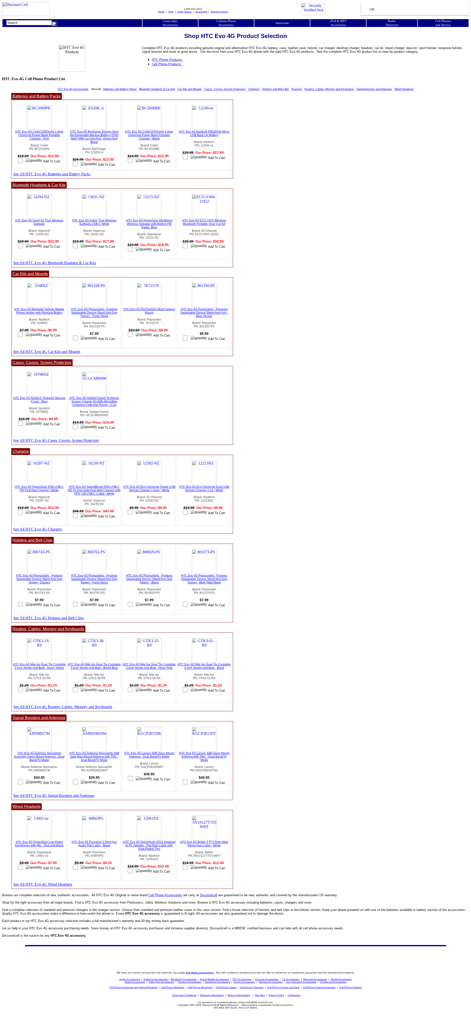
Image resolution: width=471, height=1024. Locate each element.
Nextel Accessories (341, 979)
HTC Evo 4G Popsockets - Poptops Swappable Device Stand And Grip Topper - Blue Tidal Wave (204, 579)
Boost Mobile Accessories (214, 979)
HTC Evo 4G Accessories (73, 89)
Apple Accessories (130, 979)
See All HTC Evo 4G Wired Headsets (42, 884)
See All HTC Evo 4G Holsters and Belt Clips (48, 618)
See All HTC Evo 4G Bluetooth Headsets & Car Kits (54, 263)
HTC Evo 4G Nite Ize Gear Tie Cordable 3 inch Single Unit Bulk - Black (204, 666)
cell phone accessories (200, 972)
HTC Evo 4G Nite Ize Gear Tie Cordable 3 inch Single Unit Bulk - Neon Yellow (39, 666)
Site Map (260, 995)
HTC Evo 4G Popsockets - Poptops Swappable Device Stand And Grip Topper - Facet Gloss (94, 579)
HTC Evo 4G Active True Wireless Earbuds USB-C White (94, 222)
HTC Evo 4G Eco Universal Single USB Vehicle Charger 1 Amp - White (149, 488)
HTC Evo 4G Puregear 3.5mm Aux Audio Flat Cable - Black (94, 843)
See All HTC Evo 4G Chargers (37, 529)
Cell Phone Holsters (350, 987)
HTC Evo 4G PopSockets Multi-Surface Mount (149, 311)
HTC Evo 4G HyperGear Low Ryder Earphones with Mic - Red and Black (39, 843)
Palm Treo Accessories (161, 982)
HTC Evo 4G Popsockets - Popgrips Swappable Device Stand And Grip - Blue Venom (204, 313)
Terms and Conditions (184, 995)
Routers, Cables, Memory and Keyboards (329, 89)
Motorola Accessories (315, 979)
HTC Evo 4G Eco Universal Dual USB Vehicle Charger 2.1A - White (204, 488)
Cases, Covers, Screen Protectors (225, 89)
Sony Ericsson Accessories (301, 982)
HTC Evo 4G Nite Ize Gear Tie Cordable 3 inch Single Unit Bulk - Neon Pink (149, 666)
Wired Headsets (404, 89)
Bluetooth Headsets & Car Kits (157, 89)
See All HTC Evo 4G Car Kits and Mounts (46, 352)
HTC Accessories (242, 979)
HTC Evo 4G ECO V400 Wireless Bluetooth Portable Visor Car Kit (204, 222)
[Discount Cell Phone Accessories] (26, 15)
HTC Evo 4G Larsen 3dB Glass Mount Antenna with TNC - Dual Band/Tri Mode (204, 757)
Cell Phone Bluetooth (200, 987)
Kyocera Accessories (266, 979)
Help (170, 11)
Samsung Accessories (217, 982)
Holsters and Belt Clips (275, 89)
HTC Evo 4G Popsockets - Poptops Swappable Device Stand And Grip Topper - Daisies (39, 579)
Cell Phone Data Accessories (319, 987)
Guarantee (201, 11)
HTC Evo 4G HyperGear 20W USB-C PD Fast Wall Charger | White (39, 488)
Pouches (296, 89)
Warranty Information (212, 995)
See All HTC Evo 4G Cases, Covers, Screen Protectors (56, 440)
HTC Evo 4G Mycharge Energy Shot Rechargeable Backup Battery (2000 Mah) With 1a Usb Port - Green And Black (94, 137)
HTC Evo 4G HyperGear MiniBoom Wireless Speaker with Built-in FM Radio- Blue (149, 224)
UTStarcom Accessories (333, 982)
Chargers (254, 89)
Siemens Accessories (270, 982)
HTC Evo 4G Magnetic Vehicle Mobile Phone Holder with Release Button (39, 311)
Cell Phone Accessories (165, 895)
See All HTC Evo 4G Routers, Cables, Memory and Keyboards (62, 707)
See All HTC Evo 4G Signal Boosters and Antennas (53, 795)
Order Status (184, 11)
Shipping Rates (219, 11)
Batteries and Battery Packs (120, 89)
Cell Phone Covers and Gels (283, 987)
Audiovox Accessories (155, 979)
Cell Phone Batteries (172, 987)
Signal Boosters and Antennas (374, 89)
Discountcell (208, 895)
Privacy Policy (276, 995)
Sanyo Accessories (244, 982)
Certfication (294, 995)
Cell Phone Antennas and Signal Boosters (133, 987)
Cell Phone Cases (226, 987)
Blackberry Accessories (183, 979)
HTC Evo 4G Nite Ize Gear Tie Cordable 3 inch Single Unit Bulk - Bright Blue (94, 666)
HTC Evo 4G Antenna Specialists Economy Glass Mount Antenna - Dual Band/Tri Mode (39, 757)
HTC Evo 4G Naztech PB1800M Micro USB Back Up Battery (204, 133)
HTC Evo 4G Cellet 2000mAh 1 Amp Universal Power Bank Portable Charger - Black (149, 135)
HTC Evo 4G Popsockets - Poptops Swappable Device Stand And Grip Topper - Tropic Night (94, 313)
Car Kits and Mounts (190, 89)
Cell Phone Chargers (251, 987)
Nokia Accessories (135, 982)
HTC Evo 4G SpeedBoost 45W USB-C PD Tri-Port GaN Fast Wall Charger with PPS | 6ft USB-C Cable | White (94, 490)
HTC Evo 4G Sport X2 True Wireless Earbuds (39, 222)
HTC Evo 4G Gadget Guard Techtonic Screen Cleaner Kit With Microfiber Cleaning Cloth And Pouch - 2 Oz (94, 401)
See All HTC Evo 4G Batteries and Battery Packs (51, 174)
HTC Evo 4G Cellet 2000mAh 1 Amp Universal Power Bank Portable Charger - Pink (39, 135)
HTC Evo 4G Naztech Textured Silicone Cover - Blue (39, 399)
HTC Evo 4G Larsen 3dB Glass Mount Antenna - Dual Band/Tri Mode (149, 755)
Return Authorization (238, 995)
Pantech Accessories (189, 982)
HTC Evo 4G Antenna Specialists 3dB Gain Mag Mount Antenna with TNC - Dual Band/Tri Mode (94, 757)
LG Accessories (291, 979)
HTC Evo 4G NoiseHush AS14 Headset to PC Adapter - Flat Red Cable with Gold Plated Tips (149, 845)
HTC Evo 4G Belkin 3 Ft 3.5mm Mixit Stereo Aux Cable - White (204, 843)
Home (161, 11)
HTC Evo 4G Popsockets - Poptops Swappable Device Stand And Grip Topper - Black (149, 579)
